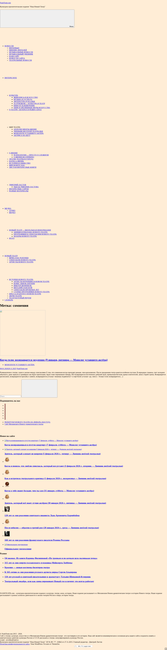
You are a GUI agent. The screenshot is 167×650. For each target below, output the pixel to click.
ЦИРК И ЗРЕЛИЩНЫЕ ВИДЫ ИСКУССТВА (32, 108)
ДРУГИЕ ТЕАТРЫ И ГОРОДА (21, 159)
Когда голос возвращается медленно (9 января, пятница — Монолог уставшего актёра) (54, 359)
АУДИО (12, 210)
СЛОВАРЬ (9, 300)
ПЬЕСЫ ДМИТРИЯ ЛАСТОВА (26, 187)
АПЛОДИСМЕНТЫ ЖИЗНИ (25, 129)
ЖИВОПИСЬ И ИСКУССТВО (26, 97)
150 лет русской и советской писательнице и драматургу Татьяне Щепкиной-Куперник (48, 577)
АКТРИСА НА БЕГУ (22, 135)
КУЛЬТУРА (13, 95)
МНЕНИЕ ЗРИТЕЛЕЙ (18, 50)
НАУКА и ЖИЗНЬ (16, 161)
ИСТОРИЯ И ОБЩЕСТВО (19, 163)
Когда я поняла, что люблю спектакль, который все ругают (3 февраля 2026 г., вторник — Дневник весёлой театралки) (64, 466)
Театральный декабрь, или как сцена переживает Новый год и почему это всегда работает (49, 581)
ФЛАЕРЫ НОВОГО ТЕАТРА (25, 236)
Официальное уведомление (18, 549)
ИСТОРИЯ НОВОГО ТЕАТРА (21, 279)
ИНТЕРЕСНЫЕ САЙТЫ (19, 189)
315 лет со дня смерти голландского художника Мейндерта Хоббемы (38, 563)
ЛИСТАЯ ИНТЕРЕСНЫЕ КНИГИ (22, 167)
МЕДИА (8, 208)
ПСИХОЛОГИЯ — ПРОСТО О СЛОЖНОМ (31, 155)
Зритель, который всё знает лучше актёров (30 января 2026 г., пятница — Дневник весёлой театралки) (55, 503)
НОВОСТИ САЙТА (17, 58)
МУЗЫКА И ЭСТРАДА (23, 99)
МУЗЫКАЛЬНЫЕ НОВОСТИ (21, 52)
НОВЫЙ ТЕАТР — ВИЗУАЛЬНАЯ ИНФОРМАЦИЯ (30, 230)
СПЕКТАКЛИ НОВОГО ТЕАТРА (22, 260)
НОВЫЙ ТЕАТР (11, 256)
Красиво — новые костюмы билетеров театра (27, 567)
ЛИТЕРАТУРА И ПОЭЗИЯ (24, 101)
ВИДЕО (12, 213)
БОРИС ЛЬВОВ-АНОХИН (24, 284)
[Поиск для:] (10, 396)
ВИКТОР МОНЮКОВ (22, 286)
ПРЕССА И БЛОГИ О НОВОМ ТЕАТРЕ (25, 294)
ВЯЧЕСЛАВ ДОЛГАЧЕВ (19, 258)
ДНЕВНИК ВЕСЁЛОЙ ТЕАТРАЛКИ (28, 131)
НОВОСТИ (9, 46)
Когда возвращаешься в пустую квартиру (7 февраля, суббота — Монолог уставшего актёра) (51, 445)
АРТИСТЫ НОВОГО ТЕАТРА (21, 262)
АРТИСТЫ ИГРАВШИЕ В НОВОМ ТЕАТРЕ (31, 281)
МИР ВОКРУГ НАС (17, 165)
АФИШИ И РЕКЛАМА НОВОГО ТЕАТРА (31, 232)
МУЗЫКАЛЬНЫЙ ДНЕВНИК (21, 54)
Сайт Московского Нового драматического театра (24, 424)
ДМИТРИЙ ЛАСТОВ (17, 185)
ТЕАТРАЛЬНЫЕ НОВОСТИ (20, 60)
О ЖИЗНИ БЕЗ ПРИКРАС (24, 157)
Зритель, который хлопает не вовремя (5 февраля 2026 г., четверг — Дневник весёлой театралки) (53, 454)
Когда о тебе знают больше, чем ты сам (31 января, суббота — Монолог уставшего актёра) (49, 491)
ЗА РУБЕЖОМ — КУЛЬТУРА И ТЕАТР (29, 103)
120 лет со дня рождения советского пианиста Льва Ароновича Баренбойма (42, 515)
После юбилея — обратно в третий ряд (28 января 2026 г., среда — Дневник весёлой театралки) (52, 528)
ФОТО (11, 238)
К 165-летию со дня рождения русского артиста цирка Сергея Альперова (41, 572)
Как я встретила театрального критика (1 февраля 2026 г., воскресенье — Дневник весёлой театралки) (55, 478)
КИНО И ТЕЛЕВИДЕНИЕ (24, 106)
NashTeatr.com (5, 3)
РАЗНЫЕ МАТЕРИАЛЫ (18, 191)
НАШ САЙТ (14, 56)
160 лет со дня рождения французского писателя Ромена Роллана (37, 540)
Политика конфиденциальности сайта (15, 644)
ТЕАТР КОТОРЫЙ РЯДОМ (20, 298)
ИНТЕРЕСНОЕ (11, 78)
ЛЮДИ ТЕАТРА (15, 296)
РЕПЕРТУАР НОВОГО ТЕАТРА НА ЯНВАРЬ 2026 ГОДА (27, 422)
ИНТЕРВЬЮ (14, 48)
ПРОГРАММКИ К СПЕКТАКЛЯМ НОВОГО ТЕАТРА (35, 234)
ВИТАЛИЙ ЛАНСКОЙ (23, 288)
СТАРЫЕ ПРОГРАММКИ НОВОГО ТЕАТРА (32, 292)
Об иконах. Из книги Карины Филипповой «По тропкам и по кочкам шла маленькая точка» (51, 558)
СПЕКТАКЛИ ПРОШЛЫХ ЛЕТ (26, 290)
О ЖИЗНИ (13, 153)
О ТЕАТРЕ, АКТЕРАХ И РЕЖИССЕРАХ (25, 110)
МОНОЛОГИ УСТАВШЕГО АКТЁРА (29, 133)
